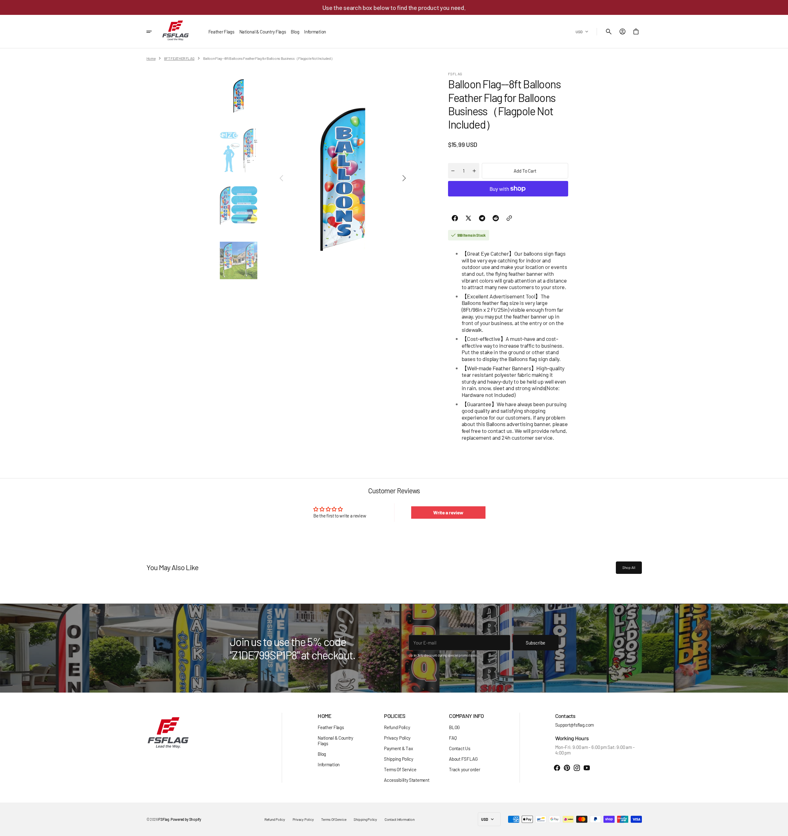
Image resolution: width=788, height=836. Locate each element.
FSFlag (163, 819)
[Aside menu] (153, 31)
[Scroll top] (781, 829)
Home (151, 58)
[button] (609, 31)
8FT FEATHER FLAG (179, 58)
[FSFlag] (175, 31)
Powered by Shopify (186, 819)
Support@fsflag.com (574, 725)
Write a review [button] (448, 512)
